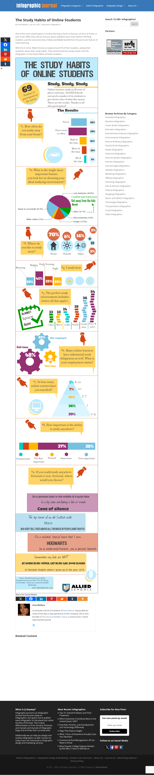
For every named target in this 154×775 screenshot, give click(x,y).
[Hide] (2, 69)
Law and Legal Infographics (117, 165)
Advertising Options (127, 758)
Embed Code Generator (81, 758)
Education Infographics (51, 24)
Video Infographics (113, 214)
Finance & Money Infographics (119, 141)
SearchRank (68, 610)
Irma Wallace (23, 24)
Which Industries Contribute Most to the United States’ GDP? (77, 720)
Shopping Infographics (115, 194)
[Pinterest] (52, 599)
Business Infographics (115, 121)
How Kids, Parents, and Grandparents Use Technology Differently (76, 726)
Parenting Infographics (115, 182)
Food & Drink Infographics (117, 145)
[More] (83, 599)
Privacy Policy (77, 761)
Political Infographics (114, 190)
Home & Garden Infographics (118, 157)
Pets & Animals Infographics (118, 186)
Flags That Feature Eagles (70, 730)
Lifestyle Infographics (114, 170)
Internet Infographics (114, 161)
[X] (21, 599)
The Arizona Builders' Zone (54, 616)
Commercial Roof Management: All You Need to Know (77, 741)
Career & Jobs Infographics (117, 125)
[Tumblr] (72, 599)
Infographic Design (114, 6)
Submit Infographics (94, 6)
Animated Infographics (115, 117)
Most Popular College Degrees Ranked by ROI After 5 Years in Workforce (76, 747)
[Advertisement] (56, 663)
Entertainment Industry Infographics (121, 133)
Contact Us (110, 758)
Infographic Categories (70, 6)
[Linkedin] (41, 599)
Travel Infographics (114, 210)
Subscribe (114, 731)
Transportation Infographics (118, 206)
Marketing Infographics (115, 174)
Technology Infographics (116, 202)
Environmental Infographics (117, 137)
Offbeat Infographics (114, 178)
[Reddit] (62, 599)
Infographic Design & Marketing (53, 758)
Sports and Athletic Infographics (119, 198)
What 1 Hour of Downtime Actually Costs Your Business (77, 735)
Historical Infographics (115, 153)
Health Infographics (114, 149)
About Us (132, 6)
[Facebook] (31, 599)
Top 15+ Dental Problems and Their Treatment (75, 714)
